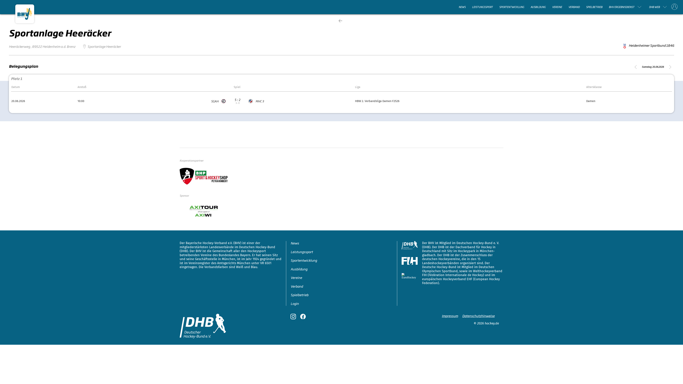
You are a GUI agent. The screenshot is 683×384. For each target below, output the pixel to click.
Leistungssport (482, 7)
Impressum (450, 315)
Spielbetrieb (594, 7)
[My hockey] (674, 7)
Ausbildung (538, 7)
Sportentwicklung (511, 7)
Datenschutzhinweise (478, 315)
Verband (574, 7)
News (462, 7)
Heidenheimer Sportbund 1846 (651, 45)
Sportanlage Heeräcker (104, 46)
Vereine (557, 7)
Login (295, 303)
